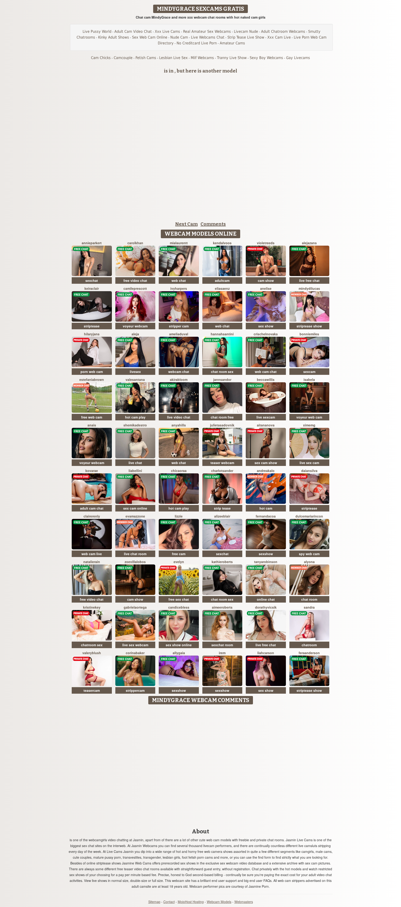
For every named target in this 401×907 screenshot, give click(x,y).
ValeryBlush (91, 652)
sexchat (91, 280)
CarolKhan (135, 243)
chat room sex (222, 371)
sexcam (309, 371)
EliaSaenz (222, 288)
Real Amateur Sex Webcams (207, 31)
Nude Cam (179, 37)
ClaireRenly (92, 516)
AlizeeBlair (222, 516)
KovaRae (91, 470)
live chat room (135, 553)
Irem (222, 652)
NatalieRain (91, 561)
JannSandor (222, 379)
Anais (91, 425)
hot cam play (135, 417)
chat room (309, 599)
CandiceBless (178, 607)
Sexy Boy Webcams (266, 58)
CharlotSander (222, 470)
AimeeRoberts (222, 607)
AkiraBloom (179, 379)
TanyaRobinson (265, 561)
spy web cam (309, 553)
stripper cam (179, 326)
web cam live (91, 553)
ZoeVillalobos (135, 561)
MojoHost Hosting (191, 901)
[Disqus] (200, 765)
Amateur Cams (232, 43)
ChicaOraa (179, 470)
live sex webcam (135, 645)
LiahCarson (265, 652)
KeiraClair (91, 288)
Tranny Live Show (232, 58)
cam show (266, 280)
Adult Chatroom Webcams (283, 31)
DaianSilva (309, 470)
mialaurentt (179, 243)
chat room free (222, 417)
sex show (265, 326)
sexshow (266, 553)
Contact (169, 901)
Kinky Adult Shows (113, 37)
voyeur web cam (309, 417)
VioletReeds (266, 243)
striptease (92, 326)
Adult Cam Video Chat (133, 31)
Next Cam (186, 224)
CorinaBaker (135, 652)
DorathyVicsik (266, 607)
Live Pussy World (97, 31)
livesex (135, 371)
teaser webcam (222, 462)
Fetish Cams (146, 58)
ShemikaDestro (135, 425)
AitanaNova (266, 425)
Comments (213, 224)
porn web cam (92, 371)
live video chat (178, 417)
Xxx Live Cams (167, 31)
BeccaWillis (266, 379)
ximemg (309, 425)
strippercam (135, 690)
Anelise (266, 288)
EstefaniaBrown (91, 379)
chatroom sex (92, 645)
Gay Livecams (298, 58)
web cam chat (266, 371)
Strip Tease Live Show (245, 37)
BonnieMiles (309, 334)
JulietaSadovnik (222, 425)
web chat (178, 280)
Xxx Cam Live (279, 37)
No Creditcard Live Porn (197, 43)
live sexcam (265, 417)
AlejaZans (309, 243)
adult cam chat (91, 508)
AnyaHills (178, 425)
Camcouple (123, 58)
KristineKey (91, 607)
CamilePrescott (135, 288)
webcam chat (178, 371)
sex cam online (135, 508)
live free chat (309, 280)
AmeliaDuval (178, 334)
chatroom (309, 645)
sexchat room (222, 645)
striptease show (309, 326)
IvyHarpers (178, 288)
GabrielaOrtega (135, 607)
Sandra (309, 607)
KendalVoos (222, 243)
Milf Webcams (202, 58)
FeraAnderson (309, 652)
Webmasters (243, 901)
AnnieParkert (92, 243)
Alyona (309, 561)
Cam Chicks (101, 58)
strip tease (222, 508)
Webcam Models (219, 901)
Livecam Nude (246, 31)
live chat (135, 462)
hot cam (265, 508)
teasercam (92, 690)
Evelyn (179, 561)
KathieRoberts (222, 561)
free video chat (135, 280)
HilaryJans (92, 334)
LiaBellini (135, 470)
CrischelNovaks (266, 334)
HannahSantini (222, 334)
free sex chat (178, 599)
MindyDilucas (309, 288)
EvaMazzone (135, 516)
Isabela (309, 379)
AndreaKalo (266, 470)
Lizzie (179, 516)
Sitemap (154, 901)
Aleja (135, 334)
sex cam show (266, 462)
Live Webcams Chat (207, 37)
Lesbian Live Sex (173, 58)
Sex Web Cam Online (149, 37)
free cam (178, 553)
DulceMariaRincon (309, 516)
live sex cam (309, 462)
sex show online (179, 645)
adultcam (222, 280)
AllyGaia (179, 652)
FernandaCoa (266, 516)
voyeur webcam (135, 326)
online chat (266, 599)
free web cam (91, 417)
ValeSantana (135, 379)
